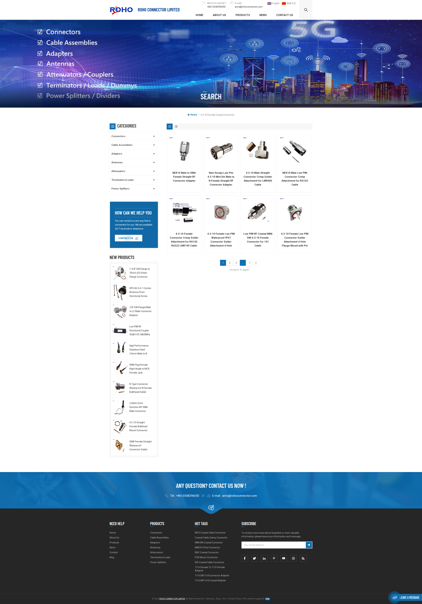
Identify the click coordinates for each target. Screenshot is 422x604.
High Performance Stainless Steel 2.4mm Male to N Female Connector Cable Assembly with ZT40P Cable (140, 350)
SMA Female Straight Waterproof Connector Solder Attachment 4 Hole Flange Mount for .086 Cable (140, 445)
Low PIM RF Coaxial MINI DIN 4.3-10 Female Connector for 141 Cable (257, 239)
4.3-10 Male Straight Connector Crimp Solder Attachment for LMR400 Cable (257, 178)
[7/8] (120, 311)
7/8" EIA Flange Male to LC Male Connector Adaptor (140, 311)
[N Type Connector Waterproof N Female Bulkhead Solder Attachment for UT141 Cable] (120, 388)
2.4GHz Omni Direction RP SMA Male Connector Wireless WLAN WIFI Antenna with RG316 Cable (140, 407)
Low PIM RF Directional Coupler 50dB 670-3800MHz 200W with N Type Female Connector (139, 330)
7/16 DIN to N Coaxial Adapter (210, 580)
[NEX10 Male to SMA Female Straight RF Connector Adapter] (184, 151)
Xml (224, 599)
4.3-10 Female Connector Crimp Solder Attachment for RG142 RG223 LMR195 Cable (184, 239)
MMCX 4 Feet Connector (207, 547)
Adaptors (116, 153)
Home (199, 15)
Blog (112, 557)
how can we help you (133, 213)
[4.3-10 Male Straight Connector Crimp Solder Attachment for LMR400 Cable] (258, 151)
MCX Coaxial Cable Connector (210, 532)
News (263, 15)
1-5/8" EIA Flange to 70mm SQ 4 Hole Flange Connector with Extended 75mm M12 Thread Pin (140, 273)
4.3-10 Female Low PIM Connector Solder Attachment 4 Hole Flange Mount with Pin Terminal (294, 240)
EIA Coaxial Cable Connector (209, 562)
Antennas (117, 162)
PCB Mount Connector (206, 557)
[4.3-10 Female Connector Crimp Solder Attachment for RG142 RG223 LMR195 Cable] (184, 212)
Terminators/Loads (122, 179)
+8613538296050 (216, 6)
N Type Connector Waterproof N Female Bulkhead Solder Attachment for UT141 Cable (140, 388)
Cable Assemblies (122, 145)
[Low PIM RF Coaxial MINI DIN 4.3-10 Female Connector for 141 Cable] (258, 212)
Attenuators (118, 171)
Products (243, 15)
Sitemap (209, 599)
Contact (114, 552)
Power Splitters (120, 188)
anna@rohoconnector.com (248, 6)
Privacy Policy (235, 599)
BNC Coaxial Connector (207, 552)
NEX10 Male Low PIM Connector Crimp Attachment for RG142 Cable (295, 178)
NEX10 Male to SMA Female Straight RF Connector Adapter (184, 176)
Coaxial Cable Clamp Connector (211, 537)
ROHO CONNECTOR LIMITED (159, 9)
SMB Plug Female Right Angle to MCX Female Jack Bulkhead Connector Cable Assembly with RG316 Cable (140, 369)
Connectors (118, 136)
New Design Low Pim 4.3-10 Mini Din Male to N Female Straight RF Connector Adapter (221, 178)
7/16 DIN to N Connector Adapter (212, 575)
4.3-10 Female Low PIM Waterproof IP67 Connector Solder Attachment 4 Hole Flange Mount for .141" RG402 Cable (221, 240)
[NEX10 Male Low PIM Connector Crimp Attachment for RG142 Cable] (295, 151)
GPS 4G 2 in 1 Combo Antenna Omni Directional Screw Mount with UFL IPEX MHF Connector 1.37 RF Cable (140, 292)
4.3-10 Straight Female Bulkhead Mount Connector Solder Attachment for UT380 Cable (139, 426)
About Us (219, 15)
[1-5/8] (120, 273)
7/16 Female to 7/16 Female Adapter (210, 569)
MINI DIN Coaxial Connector (209, 542)
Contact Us (284, 15)
